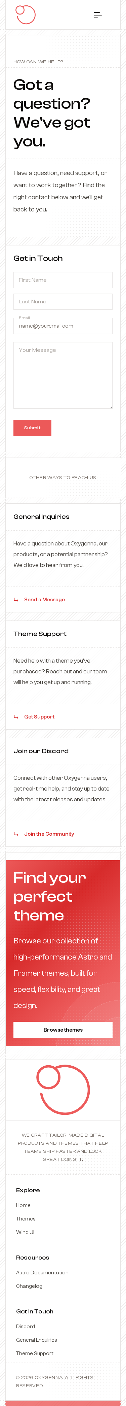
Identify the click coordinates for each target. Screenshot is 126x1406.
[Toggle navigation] (98, 15)
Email (24, 317)
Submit (32, 428)
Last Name (32, 302)
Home (23, 1205)
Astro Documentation (42, 1273)
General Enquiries (36, 1340)
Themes (26, 1219)
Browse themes (63, 1030)
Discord (25, 1327)
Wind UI (25, 1232)
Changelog (29, 1286)
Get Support (39, 717)
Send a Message (44, 600)
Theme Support (34, 1353)
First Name (33, 280)
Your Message (37, 350)
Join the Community (49, 834)
